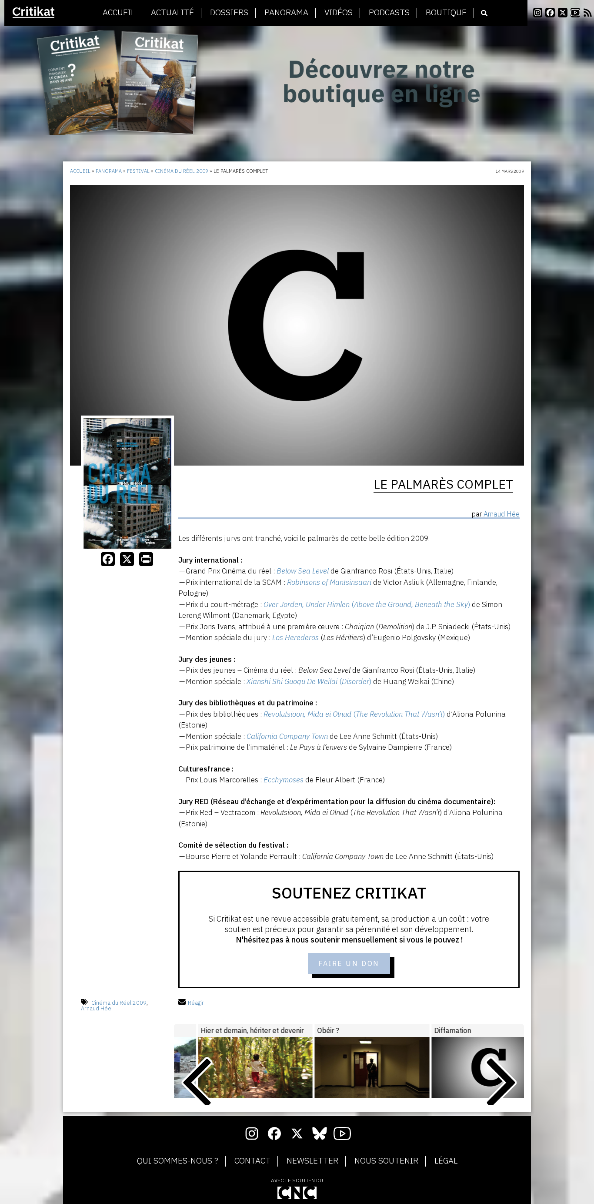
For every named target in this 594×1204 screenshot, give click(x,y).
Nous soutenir (386, 1161)
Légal (445, 1161)
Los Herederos (295, 637)
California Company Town (287, 736)
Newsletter (312, 1161)
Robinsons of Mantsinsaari (329, 582)
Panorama (286, 12)
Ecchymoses (284, 780)
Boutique (446, 12)
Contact (252, 1161)
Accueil (119, 12)
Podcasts (389, 12)
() (367, 604)
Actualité (172, 12)
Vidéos (338, 12)
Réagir (196, 1002)
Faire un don (349, 963)
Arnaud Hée (96, 1008)
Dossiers (229, 12)
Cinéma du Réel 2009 (181, 171)
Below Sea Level (303, 571)
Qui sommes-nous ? (177, 1161)
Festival (138, 171)
